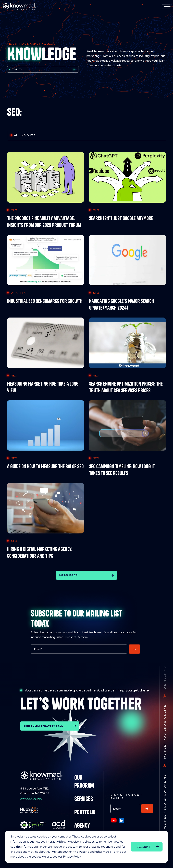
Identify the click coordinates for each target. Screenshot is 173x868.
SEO (14, 210)
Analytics (20, 293)
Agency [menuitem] (82, 825)
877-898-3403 (31, 799)
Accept (144, 846)
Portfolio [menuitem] (84, 812)
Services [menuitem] (83, 798)
